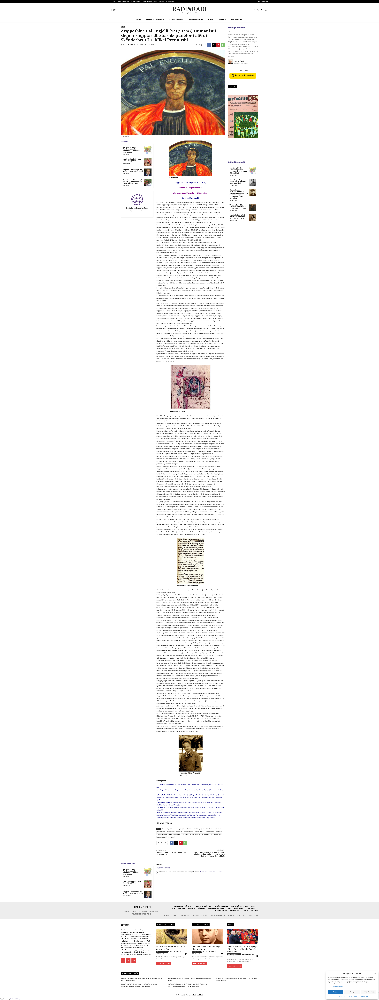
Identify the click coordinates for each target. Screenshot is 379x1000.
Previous (231, 121)
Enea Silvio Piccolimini (208, 829)
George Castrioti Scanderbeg (174, 831)
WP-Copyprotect (19, 999)
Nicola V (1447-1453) (195, 834)
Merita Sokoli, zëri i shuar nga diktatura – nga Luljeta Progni (238, 216)
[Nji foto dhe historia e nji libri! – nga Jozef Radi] (171, 936)
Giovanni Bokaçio (199, 831)
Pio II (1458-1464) (161, 837)
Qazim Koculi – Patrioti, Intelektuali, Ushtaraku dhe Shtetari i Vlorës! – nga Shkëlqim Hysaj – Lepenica (239, 194)
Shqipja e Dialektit (197, 951)
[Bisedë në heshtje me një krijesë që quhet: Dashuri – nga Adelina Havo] (148, 182)
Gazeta (123, 26)
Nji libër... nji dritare (162, 951)
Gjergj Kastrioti (209, 831)
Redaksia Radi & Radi (128, 45)
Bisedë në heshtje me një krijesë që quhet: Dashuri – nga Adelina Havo (132, 181)
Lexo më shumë (164, 963)
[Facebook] (254, 10)
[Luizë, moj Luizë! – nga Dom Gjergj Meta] (148, 162)
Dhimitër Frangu (197, 829)
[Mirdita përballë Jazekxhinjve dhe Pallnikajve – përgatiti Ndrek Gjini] (148, 150)
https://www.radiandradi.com (137, 210)
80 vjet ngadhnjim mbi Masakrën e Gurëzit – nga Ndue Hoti (238, 181)
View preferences (368, 992)
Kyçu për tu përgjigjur (164, 867)
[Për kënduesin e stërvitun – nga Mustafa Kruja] (207, 936)
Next (254, 121)
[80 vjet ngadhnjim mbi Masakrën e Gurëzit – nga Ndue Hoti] (252, 182)
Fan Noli (218, 829)
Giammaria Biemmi (188, 831)
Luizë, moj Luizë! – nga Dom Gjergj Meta (132, 160)
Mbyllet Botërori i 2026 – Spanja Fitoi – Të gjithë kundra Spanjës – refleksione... (242, 949)
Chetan (12, 999)
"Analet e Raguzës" (167, 829)
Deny (352, 992)
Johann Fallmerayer (162, 834)
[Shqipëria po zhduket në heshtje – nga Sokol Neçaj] (148, 172)
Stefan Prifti (171, 837)
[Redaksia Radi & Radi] (137, 199)
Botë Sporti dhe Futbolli (234, 954)
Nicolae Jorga (205, 834)
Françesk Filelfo (161, 831)
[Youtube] (261, 10)
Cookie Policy (342, 996)
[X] (258, 10)
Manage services (338, 986)
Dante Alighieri (187, 829)
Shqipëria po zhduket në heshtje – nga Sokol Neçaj (133, 170)
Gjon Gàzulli (218, 831)
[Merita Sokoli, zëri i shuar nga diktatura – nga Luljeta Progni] (252, 217)
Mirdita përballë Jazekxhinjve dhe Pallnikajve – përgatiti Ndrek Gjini (131, 150)
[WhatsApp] (223, 45)
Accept (335, 992)
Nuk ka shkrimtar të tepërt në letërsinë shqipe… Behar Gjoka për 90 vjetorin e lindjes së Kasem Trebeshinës (209, 854)
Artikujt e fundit (236, 27)
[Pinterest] (218, 45)
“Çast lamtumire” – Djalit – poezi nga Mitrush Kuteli (171, 853)
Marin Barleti (185, 834)
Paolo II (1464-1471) (216, 834)
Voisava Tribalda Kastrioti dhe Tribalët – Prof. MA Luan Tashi (239, 206)
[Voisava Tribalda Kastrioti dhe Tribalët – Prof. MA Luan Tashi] (252, 207)
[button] (375, 974)
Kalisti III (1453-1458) (174, 834)
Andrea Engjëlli (177, 829)
